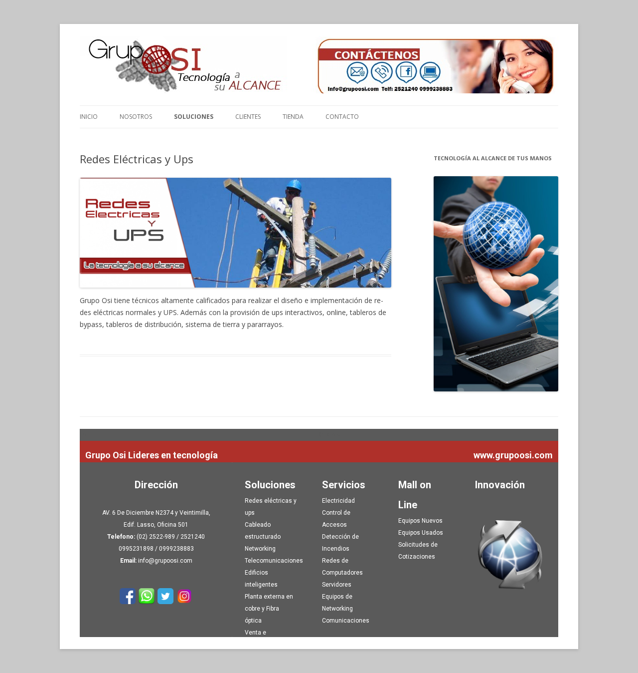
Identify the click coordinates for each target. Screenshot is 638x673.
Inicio (89, 116)
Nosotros (136, 116)
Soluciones (193, 116)
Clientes (248, 116)
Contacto (342, 116)
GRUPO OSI (319, 64)
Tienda (293, 116)
